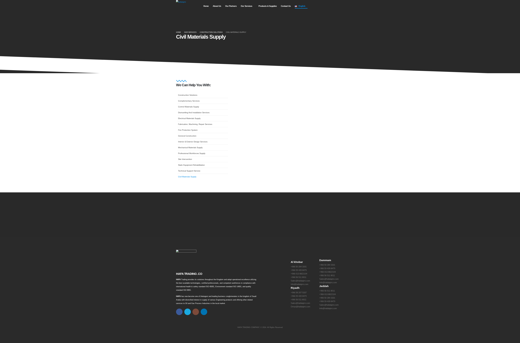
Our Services (246, 6)
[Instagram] (332, 6)
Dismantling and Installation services (193, 112)
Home (206, 6)
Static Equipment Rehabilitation (191, 165)
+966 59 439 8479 (299, 270)
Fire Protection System (188, 130)
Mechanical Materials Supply (190, 147)
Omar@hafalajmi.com (300, 306)
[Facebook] (315, 6)
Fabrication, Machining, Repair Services (195, 124)
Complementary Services (189, 101)
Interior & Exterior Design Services (192, 142)
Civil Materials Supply (187, 177)
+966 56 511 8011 (298, 277)
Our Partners (231, 6)
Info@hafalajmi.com (299, 284)
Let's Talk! (330, 209)
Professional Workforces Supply (191, 153)
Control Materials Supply (188, 107)
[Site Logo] (181, 2)
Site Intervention (185, 159)
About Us (217, 6)
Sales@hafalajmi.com (300, 281)
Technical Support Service (189, 171)
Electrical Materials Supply (189, 118)
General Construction (187, 136)
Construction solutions (187, 95)
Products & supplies (268, 6)
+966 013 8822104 (299, 274)
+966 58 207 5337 (299, 292)
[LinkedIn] (341, 6)
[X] (324, 6)
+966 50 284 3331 (299, 266)
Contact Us (286, 6)
